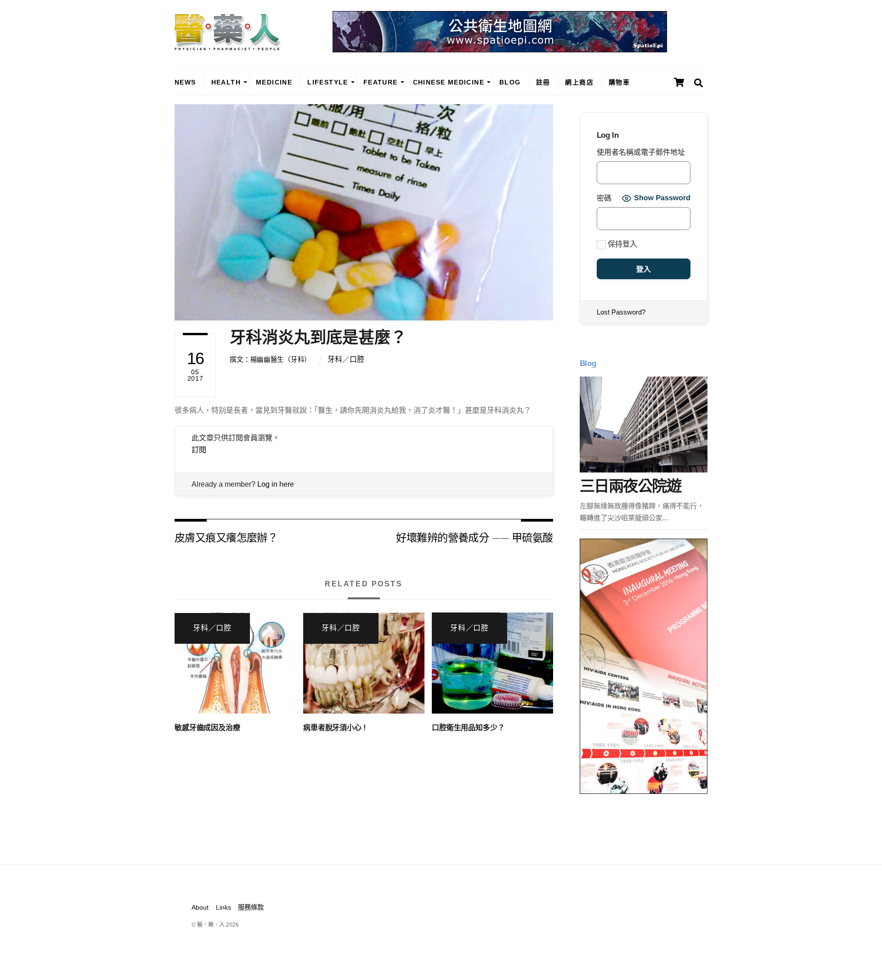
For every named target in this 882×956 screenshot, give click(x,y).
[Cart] (679, 82)
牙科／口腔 (346, 359)
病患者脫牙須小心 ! (334, 727)
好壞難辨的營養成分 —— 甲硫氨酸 (474, 537)
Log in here (275, 484)
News (185, 82)
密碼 (604, 198)
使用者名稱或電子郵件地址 (641, 152)
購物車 (619, 82)
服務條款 (251, 907)
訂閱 (199, 450)
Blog (510, 82)
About (200, 907)
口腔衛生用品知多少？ (468, 727)
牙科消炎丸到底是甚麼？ (318, 337)
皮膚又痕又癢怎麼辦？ (226, 537)
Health (226, 82)
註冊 (543, 82)
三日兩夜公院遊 (630, 486)
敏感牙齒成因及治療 (207, 727)
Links (223, 907)
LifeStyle (327, 82)
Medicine (274, 82)
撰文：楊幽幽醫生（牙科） (270, 359)
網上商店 (579, 82)
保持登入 (621, 244)
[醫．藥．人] (228, 46)
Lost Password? (621, 312)
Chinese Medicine (448, 82)
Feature (380, 82)
